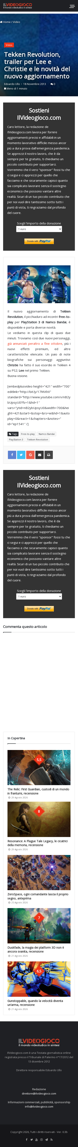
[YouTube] (36, 1139)
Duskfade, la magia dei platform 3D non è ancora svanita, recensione (35, 950)
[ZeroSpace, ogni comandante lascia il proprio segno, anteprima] (39, 872)
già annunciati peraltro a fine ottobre (34, 343)
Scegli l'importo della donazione (39, 223)
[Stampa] (49, 455)
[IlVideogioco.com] (17, 5)
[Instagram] (41, 1139)
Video (16, 22)
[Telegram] (46, 1139)
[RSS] (51, 1139)
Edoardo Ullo (12, 84)
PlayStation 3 (16, 439)
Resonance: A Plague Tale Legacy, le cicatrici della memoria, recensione (37, 843)
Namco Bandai (47, 433)
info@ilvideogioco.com (39, 1106)
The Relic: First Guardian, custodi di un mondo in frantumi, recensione (38, 791)
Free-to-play (28, 433)
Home (6, 22)
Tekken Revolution (37, 439)
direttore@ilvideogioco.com (39, 1093)
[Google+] (30, 455)
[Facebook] (26, 1139)
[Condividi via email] (39, 455)
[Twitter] (31, 1139)
